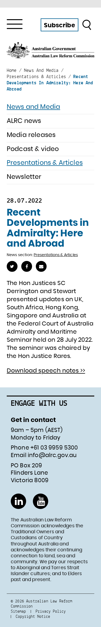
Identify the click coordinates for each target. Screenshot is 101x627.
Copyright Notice (33, 616)
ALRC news (24, 121)
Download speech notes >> (46, 371)
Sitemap (18, 611)
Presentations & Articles (45, 163)
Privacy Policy (51, 611)
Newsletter (24, 177)
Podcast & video (33, 149)
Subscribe (59, 25)
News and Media (33, 107)
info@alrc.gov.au (52, 455)
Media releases (31, 135)
